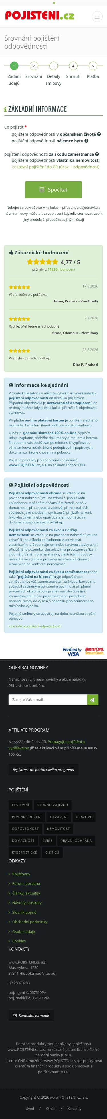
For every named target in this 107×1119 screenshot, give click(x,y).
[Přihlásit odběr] (92, 699)
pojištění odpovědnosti (54, 134)
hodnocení (61, 269)
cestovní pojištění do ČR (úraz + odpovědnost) (55, 167)
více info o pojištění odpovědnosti (35, 626)
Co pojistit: (14, 127)
